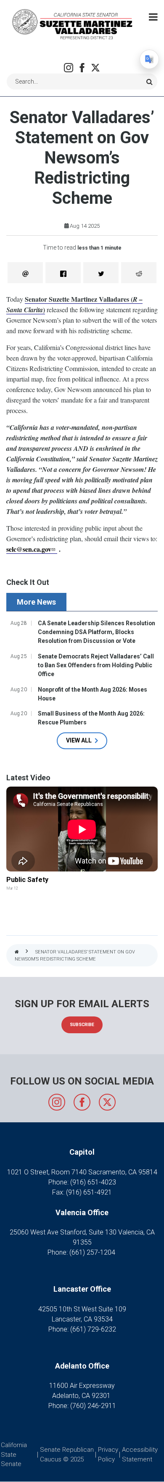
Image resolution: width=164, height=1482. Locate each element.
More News (36, 602)
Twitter (95, 67)
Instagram (68, 67)
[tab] (37, 602)
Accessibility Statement (140, 1454)
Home (17, 952)
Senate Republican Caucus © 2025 (67, 1454)
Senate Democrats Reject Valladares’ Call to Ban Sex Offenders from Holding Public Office (96, 665)
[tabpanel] (82, 683)
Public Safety (27, 880)
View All (79, 740)
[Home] (71, 23)
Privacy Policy (108, 1454)
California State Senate (14, 1454)
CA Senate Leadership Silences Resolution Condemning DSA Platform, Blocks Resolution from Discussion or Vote (96, 632)
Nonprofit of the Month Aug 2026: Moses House (92, 694)
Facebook (82, 67)
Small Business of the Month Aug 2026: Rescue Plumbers (91, 718)
